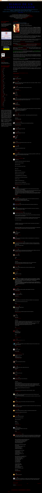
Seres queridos (2, 100)
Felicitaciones (2, 78)
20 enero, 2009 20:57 (18, 328)
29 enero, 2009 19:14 (18, 424)
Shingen (25, 48)
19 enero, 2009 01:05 (18, 275)
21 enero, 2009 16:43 (18, 346)
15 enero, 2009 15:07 (18, 100)
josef (15, 400)
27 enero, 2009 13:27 (18, 402)
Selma (23, 48)
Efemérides (2, 75)
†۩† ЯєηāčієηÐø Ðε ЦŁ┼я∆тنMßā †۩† (19, 241)
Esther (15, 141)
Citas (1, 71)
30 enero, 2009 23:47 (18, 475)
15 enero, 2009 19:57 (18, 229)
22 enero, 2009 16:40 (18, 352)
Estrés (2, 77)
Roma (2, 96)
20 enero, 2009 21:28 (18, 340)
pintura (2, 89)
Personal (2, 88)
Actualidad (2, 68)
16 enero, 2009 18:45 (18, 252)
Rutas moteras (2, 97)
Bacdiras (40, 44)
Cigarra (16, 404)
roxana (15, 107)
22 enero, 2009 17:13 (18, 358)
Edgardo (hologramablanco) (30, 43)
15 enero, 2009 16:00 (18, 125)
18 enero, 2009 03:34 (18, 264)
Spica (15, 207)
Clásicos (2, 72)
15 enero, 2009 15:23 (18, 112)
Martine (16, 86)
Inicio (27, 483)
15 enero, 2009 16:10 (18, 129)
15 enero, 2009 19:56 (18, 210)
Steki (15, 231)
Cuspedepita (19, 48)
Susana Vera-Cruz (17, 306)
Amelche (28, 48)
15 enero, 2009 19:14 (18, 201)
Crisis (2, 73)
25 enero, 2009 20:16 (18, 379)
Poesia (2, 90)
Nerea (15, 298)
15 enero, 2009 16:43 (18, 143)
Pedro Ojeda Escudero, (22, 41)
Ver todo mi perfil (3, 58)
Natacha (16, 366)
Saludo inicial (2, 98)
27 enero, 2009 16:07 (18, 407)
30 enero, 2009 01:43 (18, 432)
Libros (2, 83)
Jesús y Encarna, (25, 47)
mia (15, 314)
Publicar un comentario (15, 482)
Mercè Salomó (16, 266)
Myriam (16, 102)
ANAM (16, 277)
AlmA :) (16, 393)
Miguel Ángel (22, 44)
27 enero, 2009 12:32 (18, 398)
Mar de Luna (16, 342)
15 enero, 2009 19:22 (18, 205)
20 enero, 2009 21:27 (18, 337)
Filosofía (2, 79)
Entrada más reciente (15, 483)
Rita (15, 97)
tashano (16, 271)
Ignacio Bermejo (17, 377)
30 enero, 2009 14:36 (18, 471)
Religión (2, 95)
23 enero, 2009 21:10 (18, 375)
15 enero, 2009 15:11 (18, 105)
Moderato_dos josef (20, 43)
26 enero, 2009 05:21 (18, 391)
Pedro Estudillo (16, 152)
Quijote (2, 92)
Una (15, 473)
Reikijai (22, 48)
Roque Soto (16, 288)
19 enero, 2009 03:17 (18, 286)
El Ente (16, 348)
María (38, 44)
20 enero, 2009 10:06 (18, 318)
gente (1, 80)
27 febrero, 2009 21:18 (18, 480)
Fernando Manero (35, 43)
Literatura (2, 84)
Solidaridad (2, 101)
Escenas (2, 76)
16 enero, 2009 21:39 (18, 259)
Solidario (17, 73)
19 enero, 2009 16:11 (18, 304)
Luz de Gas (25, 44)
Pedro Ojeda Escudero (17, 203)
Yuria (15, 426)
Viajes (2, 103)
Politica (2, 91)
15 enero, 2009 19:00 (18, 195)
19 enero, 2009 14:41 (18, 291)
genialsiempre (25, 43)
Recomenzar (16, 127)
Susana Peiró (16, 145)
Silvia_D (16, 77)
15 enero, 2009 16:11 (18, 133)
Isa (15, 360)
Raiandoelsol (16, 409)
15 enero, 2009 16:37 (18, 139)
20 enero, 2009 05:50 (18, 312)
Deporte (2, 74)
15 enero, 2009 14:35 (18, 90)
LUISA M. (16, 186)
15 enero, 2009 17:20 (18, 156)
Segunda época (2, 99)
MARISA (16, 477)
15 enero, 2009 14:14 (18, 84)
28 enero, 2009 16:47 (18, 413)
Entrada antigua (39, 483)
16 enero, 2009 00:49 (18, 247)
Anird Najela (16, 81)
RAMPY (16, 135)
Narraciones (2, 87)
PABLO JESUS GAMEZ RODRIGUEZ (19, 158)
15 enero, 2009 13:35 (18, 79)
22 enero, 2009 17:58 (18, 364)
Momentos (2, 85)
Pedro (22, 43)
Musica (2, 86)
